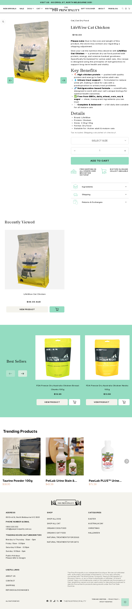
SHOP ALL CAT (53, 524)
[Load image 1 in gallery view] (37, 80)
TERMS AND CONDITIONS (100, 599)
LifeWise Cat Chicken (35, 294)
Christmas (93, 528)
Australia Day (95, 524)
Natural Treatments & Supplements (63, 16)
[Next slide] (22, 373)
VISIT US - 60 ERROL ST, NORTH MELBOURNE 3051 (66, 3)
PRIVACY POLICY (114, 599)
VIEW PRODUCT (27, 310)
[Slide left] (10, 80)
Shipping (88, 133)
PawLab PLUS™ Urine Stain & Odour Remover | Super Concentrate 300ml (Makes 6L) (107, 481)
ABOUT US (10, 576)
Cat (72, 21)
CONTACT (10, 581)
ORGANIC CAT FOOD (56, 533)
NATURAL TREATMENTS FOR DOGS (63, 538)
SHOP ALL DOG (54, 519)
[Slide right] (63, 80)
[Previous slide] (10, 373)
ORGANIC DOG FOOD (56, 528)
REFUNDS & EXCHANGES (17, 590)
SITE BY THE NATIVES (106, 602)
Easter (92, 519)
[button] (31, 8)
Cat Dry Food (82, 21)
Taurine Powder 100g (18, 480)
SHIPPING (10, 586)
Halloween (94, 533)
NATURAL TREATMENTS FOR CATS (63, 542)
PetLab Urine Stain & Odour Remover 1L (60, 481)
